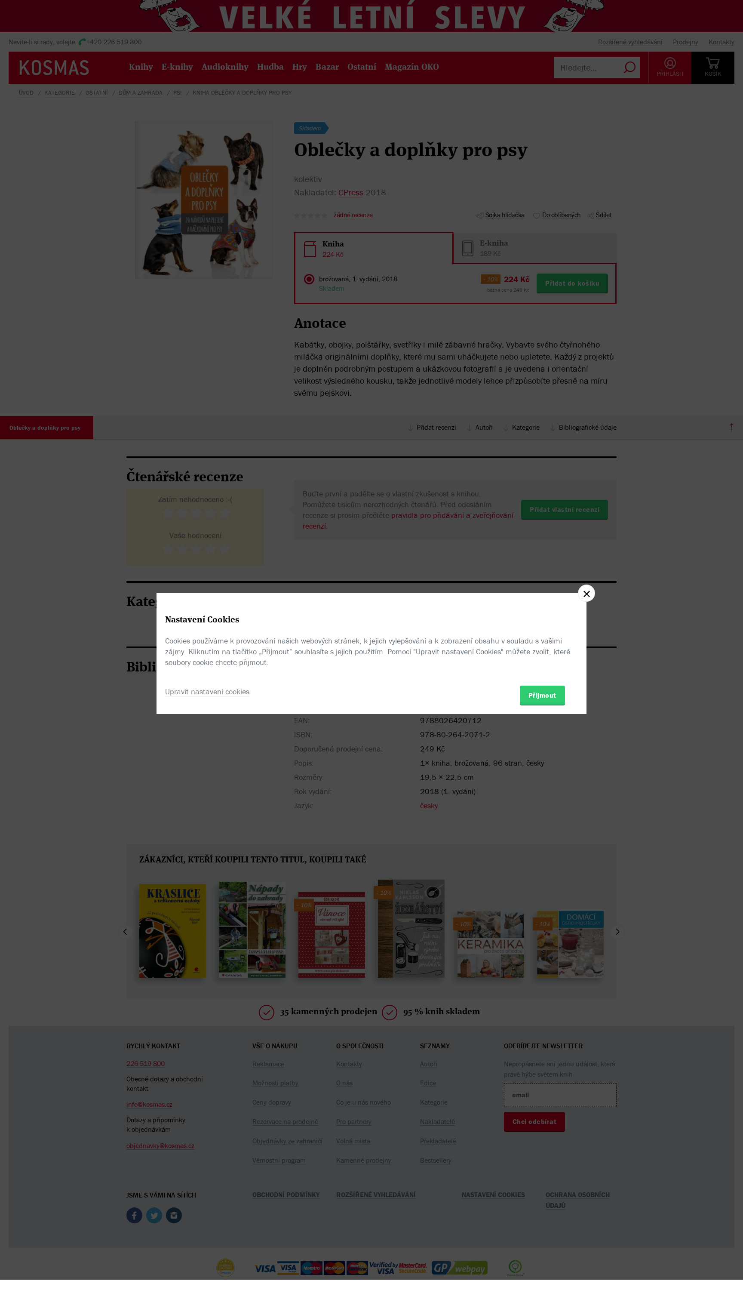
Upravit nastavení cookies (207, 691)
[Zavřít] (586, 593)
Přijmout (542, 695)
